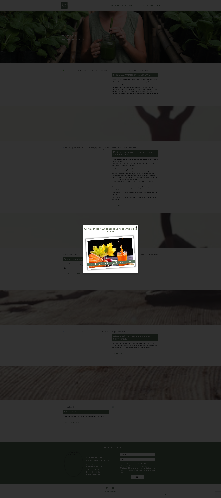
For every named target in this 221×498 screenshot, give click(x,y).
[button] (135, 227)
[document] (110, 249)
